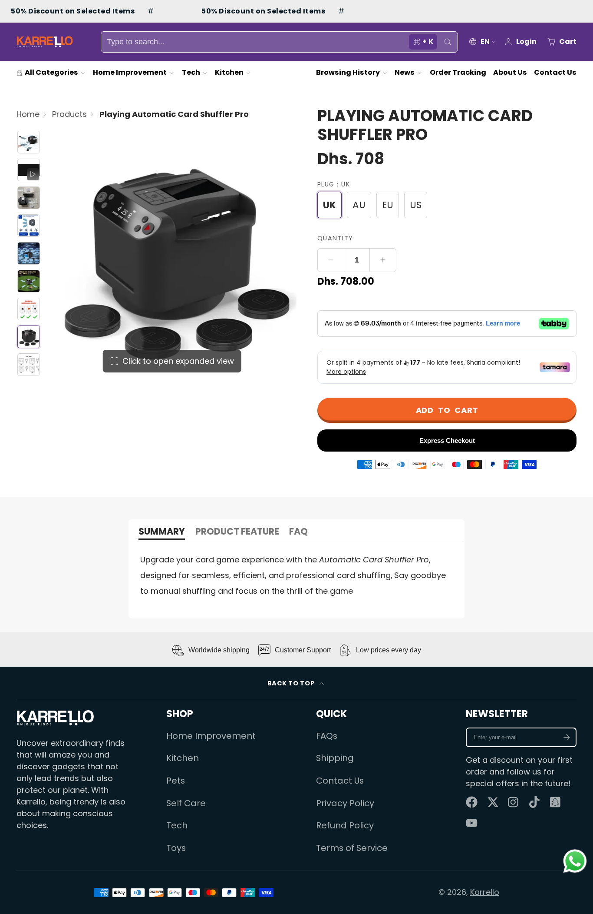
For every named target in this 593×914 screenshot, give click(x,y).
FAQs (326, 736)
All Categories (51, 72)
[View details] (55, 718)
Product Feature (237, 532)
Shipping (335, 758)
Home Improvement (130, 72)
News (405, 72)
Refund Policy (345, 825)
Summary (161, 532)
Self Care (186, 803)
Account (520, 41)
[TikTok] (535, 802)
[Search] (447, 42)
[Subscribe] (567, 737)
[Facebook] (472, 802)
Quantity (335, 238)
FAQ (298, 532)
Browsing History (348, 72)
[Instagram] (514, 802)
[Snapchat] (556, 802)
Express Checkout (447, 440)
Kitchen (229, 72)
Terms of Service (352, 848)
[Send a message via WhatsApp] (575, 861)
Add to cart (447, 410)
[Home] (44, 41)
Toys (176, 848)
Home (28, 114)
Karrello (484, 892)
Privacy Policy (345, 803)
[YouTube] (472, 823)
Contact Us (555, 72)
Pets (175, 780)
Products (69, 114)
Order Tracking (458, 72)
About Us (510, 72)
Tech (191, 72)
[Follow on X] (493, 802)
